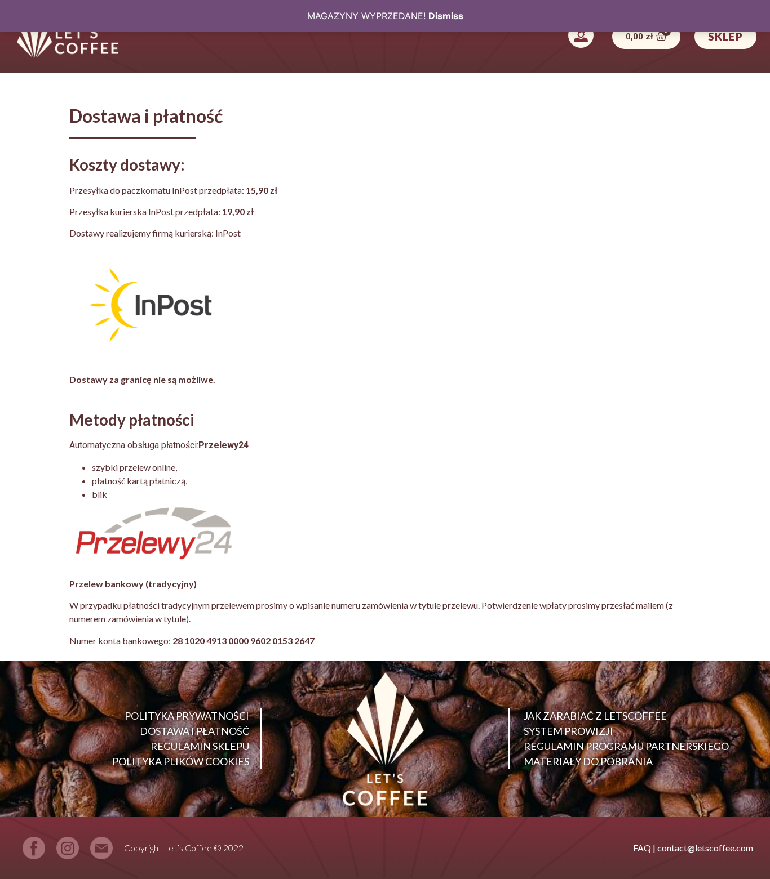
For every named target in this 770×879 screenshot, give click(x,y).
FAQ (642, 847)
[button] (580, 36)
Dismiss (445, 15)
